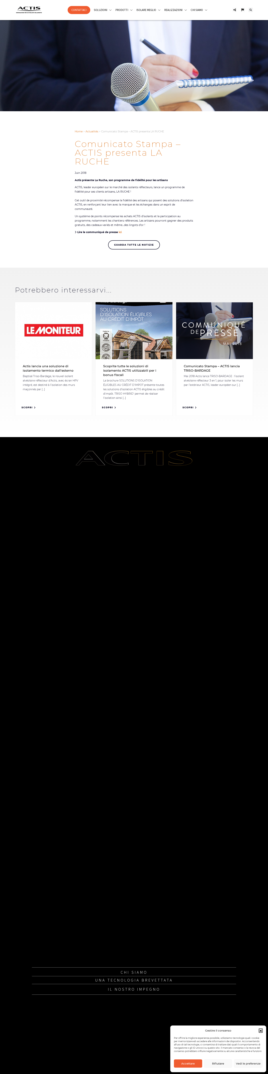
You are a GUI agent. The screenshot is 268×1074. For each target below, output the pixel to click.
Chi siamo (134, 972)
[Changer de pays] (242, 10)
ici (120, 232)
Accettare (188, 1063)
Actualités (92, 131)
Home (79, 131)
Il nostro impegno (134, 989)
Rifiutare (218, 1063)
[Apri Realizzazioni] (185, 10)
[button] (261, 1030)
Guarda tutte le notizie (134, 244)
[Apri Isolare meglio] (159, 10)
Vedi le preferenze (248, 1063)
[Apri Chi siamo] (206, 10)
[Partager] (234, 10)
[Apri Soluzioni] (110, 10)
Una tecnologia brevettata (134, 980)
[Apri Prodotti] (131, 10)
